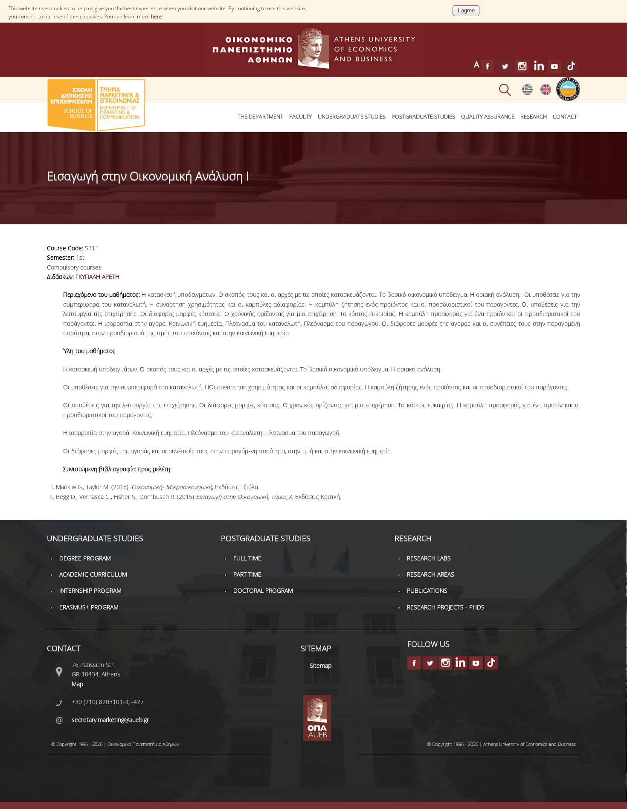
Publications (427, 590)
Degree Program (85, 558)
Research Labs (429, 558)
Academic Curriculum (93, 574)
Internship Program (90, 590)
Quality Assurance (487, 116)
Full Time (247, 558)
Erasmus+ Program (89, 607)
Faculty (300, 116)
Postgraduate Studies (423, 116)
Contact (565, 116)
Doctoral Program (263, 590)
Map (77, 684)
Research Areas (430, 574)
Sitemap (320, 665)
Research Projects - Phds (446, 607)
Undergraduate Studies (352, 116)
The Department (260, 116)
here (156, 16)
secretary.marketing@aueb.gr (110, 720)
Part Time (247, 574)
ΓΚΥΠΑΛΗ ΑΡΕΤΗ (97, 277)
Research (533, 116)
